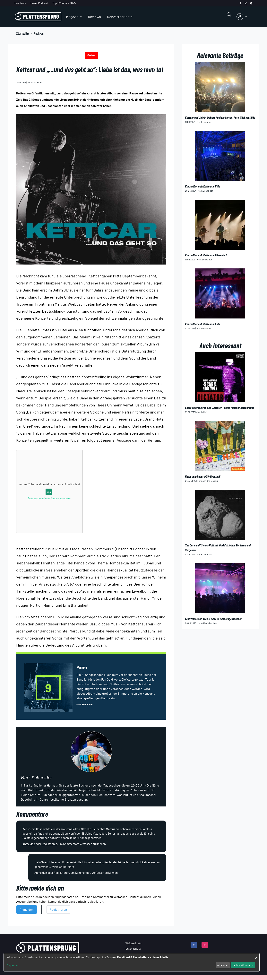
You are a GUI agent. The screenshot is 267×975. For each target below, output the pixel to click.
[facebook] (240, 3)
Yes (49, 491)
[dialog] (131, 962)
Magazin (72, 16)
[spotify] (251, 3)
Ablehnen (222, 965)
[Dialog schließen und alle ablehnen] (256, 955)
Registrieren (49, 844)
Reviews (94, 16)
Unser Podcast (39, 3)
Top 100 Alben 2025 (64, 3)
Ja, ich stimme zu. (243, 965)
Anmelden (28, 844)
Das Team (20, 3)
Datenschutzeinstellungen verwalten (49, 498)
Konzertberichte (120, 16)
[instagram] (246, 3)
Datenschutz (133, 948)
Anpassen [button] (13, 965)
